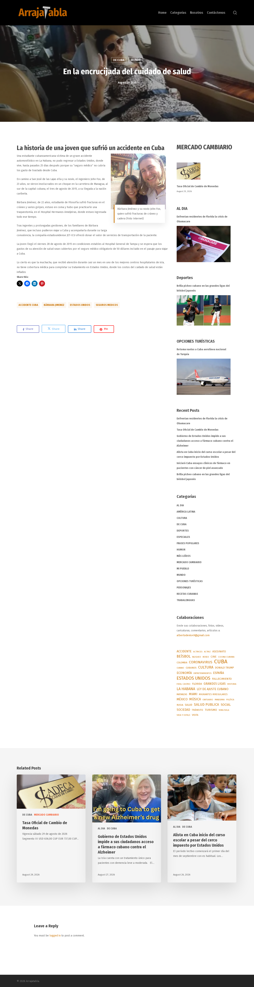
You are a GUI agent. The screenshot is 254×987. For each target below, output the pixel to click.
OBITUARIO (207, 699)
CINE (213, 656)
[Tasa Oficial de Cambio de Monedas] (207, 173)
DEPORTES (183, 530)
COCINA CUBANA (226, 657)
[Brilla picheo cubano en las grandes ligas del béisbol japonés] (204, 310)
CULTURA (182, 518)
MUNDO (136, 60)
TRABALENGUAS (186, 600)
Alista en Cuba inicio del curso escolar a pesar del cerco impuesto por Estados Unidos (206, 454)
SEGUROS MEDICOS (107, 305)
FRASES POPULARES (188, 543)
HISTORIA (231, 684)
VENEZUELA (224, 710)
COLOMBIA (182, 662)
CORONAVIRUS (200, 662)
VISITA (195, 715)
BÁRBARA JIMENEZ (54, 305)
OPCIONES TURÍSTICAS (190, 581)
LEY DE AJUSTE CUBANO (212, 689)
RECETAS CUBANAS (187, 593)
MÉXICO (182, 699)
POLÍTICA (230, 699)
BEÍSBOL (184, 656)
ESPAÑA (218, 673)
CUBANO (180, 668)
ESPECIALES (183, 537)
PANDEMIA (220, 699)
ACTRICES (197, 651)
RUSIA (180, 704)
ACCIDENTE (184, 651)
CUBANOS (191, 667)
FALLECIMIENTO (222, 678)
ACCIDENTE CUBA (28, 305)
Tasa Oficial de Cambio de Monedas (197, 186)
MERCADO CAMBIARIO (189, 562)
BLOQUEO (196, 657)
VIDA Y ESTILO (183, 715)
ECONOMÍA (184, 673)
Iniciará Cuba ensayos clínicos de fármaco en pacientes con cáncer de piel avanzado (203, 466)
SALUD (188, 704)
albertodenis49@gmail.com (193, 635)
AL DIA (180, 505)
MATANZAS (182, 694)
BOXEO (206, 657)
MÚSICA (195, 699)
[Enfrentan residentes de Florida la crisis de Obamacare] (204, 244)
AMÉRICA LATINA (186, 511)
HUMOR (181, 549)
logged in (55, 935)
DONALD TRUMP (224, 667)
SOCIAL (226, 704)
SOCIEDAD (183, 709)
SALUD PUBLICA (206, 705)
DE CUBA (118, 60)
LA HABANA (186, 689)
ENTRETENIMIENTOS (202, 673)
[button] (138, 181)
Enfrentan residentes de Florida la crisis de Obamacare (202, 219)
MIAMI (193, 694)
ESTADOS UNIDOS (80, 305)
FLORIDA (197, 683)
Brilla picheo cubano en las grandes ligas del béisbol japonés (203, 288)
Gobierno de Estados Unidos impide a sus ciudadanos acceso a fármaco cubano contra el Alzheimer (205, 440)
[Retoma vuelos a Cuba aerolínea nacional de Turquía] (204, 377)
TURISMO (211, 709)
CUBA (220, 661)
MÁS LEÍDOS (184, 556)
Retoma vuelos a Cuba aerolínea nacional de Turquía (201, 352)
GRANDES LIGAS (215, 683)
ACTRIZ (207, 651)
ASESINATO (219, 651)
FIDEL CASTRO (183, 684)
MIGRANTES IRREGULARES (213, 694)
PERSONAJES (184, 587)
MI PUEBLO (183, 568)
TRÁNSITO (197, 709)
